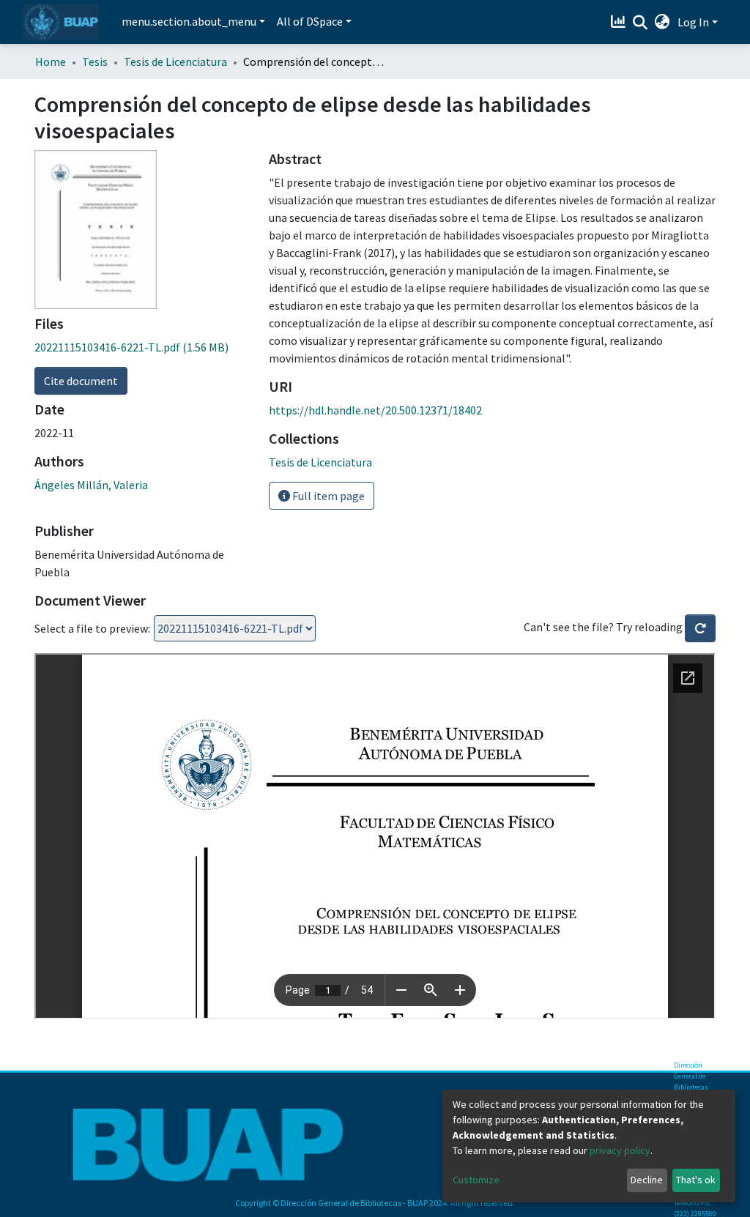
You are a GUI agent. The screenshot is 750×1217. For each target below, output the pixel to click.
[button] (662, 22)
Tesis (95, 61)
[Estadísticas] (620, 22)
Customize (476, 1179)
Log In (693, 22)
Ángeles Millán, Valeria (91, 484)
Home (50, 61)
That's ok (696, 1179)
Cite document (81, 380)
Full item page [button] (327, 495)
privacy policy (620, 1150)
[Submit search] (640, 22)
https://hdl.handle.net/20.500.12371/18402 (375, 410)
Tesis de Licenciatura (175, 61)
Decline (647, 1179)
